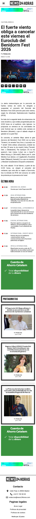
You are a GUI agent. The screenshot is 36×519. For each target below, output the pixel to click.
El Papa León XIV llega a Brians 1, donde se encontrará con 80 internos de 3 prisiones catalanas (18, 310)
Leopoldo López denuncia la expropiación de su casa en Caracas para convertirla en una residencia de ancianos (22, 212)
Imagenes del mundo (18, 187)
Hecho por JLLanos (18, 516)
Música (11, 22)
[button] (3, 3)
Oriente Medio (27, 233)
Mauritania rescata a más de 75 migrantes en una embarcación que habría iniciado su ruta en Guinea (22, 249)
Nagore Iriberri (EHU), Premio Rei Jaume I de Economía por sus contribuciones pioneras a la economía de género (18, 348)
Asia (12, 195)
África (13, 246)
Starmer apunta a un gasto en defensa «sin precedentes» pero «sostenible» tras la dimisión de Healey (21, 225)
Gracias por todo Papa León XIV (21, 189)
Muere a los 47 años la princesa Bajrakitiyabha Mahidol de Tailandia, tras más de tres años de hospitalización (22, 200)
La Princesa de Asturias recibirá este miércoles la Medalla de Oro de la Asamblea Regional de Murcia (18, 390)
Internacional (20, 195)
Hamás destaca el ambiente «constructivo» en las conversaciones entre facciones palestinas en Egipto (21, 238)
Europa (13, 221)
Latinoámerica (28, 208)
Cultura (4, 22)
